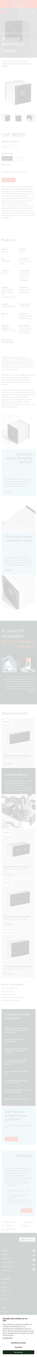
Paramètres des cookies (18, 1342)
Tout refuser (18, 1347)
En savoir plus (7, 1338)
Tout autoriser (18, 1352)
